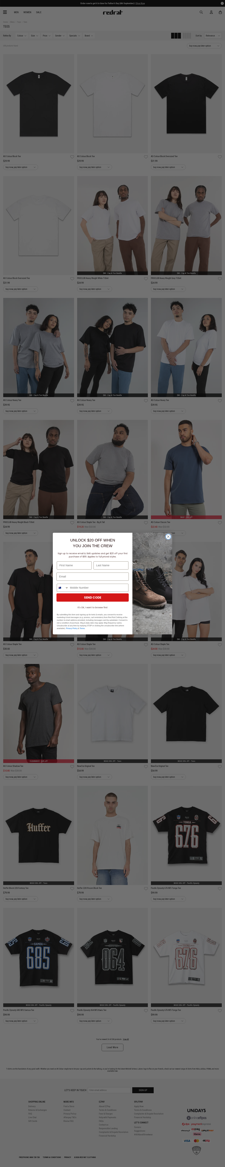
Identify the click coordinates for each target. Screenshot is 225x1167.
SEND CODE (92, 597)
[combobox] (62, 588)
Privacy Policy (72, 628)
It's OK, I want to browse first (93, 607)
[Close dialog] (168, 536)
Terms (82, 628)
